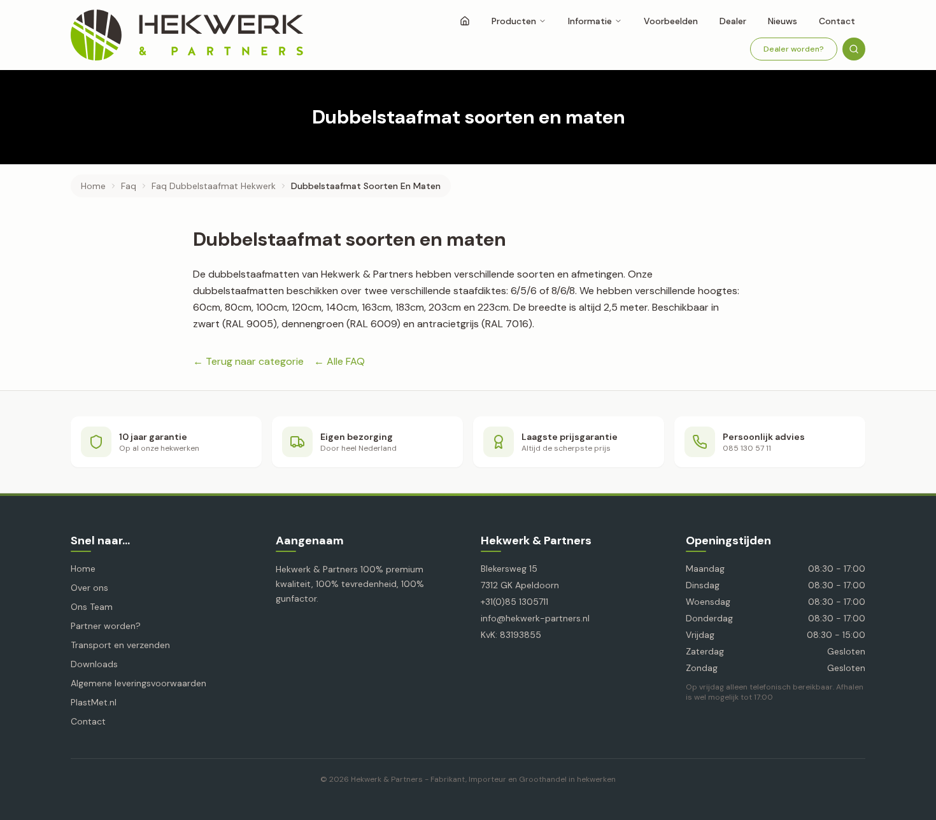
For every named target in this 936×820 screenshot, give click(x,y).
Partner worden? (106, 626)
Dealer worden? (793, 49)
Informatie (590, 21)
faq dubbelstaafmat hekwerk (214, 186)
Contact (837, 21)
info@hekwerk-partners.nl (535, 618)
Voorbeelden (671, 21)
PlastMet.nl (94, 702)
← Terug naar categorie (248, 361)
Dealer (733, 21)
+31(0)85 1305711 (514, 601)
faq (128, 186)
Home (93, 186)
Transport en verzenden (120, 645)
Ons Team (92, 606)
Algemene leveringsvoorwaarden (138, 683)
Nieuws (782, 21)
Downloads (94, 664)
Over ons (89, 587)
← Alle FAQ (339, 361)
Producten (514, 21)
